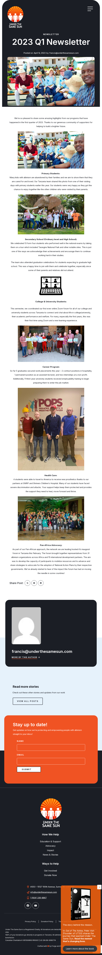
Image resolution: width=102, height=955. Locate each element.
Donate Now (50, 875)
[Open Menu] (90, 8)
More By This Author (24, 657)
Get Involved (50, 870)
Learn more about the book (80, 948)
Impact (50, 850)
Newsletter (51, 34)
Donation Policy (47, 921)
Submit (27, 769)
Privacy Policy (30, 921)
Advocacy (50, 845)
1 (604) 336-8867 (38, 897)
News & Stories (50, 854)
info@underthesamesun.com (43, 892)
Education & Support (50, 841)
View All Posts (28, 701)
